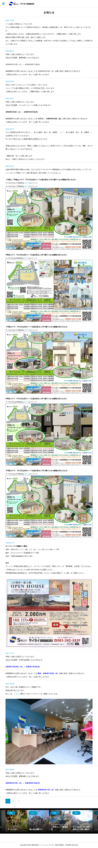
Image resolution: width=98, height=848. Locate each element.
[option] (16, 821)
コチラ (26, 183)
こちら (16, 694)
